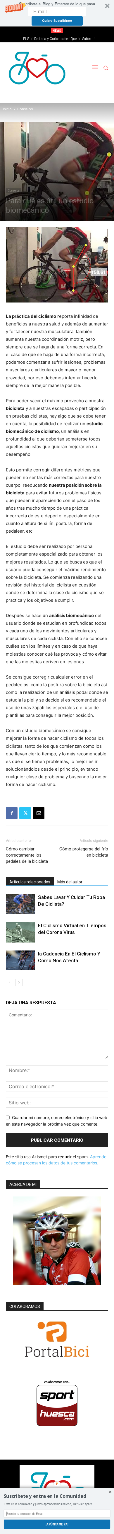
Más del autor (69, 882)
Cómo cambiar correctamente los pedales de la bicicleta (27, 855)
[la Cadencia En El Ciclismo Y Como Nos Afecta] (20, 960)
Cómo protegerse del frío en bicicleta (83, 852)
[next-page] (19, 982)
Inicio (7, 109)
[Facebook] (12, 813)
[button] (57, 13)
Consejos (25, 109)
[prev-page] (9, 982)
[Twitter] (25, 813)
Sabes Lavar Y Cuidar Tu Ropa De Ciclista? (57, 39)
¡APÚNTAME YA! (57, 1524)
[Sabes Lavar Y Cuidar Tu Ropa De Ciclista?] (20, 904)
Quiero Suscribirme (57, 20)
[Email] (38, 813)
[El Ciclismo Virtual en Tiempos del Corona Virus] (20, 932)
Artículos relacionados (29, 882)
